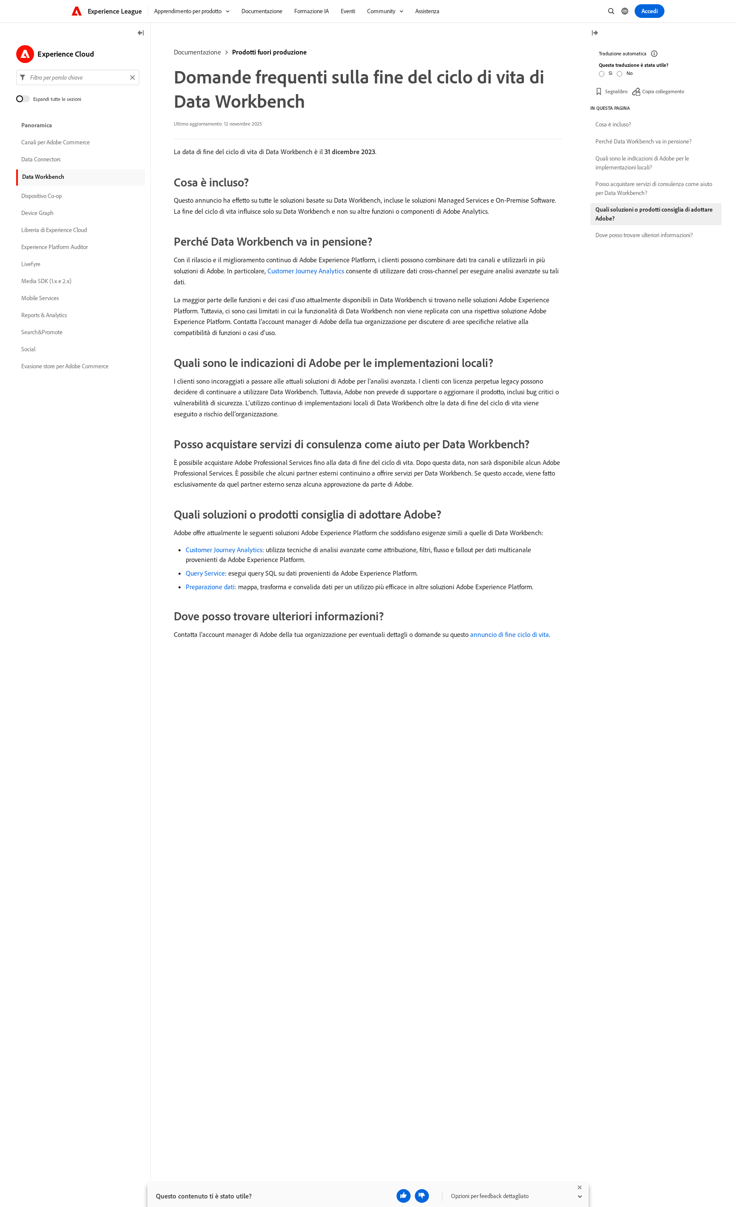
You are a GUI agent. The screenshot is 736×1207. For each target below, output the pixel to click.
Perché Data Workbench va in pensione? (643, 141)
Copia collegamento (663, 91)
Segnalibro (616, 91)
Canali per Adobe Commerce (55, 142)
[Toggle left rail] (141, 33)
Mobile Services (40, 298)
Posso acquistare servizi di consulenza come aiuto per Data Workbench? (653, 188)
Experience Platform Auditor (54, 247)
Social (28, 349)
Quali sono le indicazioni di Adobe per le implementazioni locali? (642, 163)
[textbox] (77, 77)
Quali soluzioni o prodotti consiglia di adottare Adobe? (654, 214)
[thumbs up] (404, 1196)
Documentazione (197, 52)
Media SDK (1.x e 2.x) (46, 281)
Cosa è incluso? (613, 124)
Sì (610, 73)
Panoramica (36, 125)
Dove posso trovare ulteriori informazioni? (644, 235)
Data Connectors (40, 159)
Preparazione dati (210, 586)
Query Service (205, 573)
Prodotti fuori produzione (269, 52)
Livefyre (30, 264)
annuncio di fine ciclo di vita (509, 634)
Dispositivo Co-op (41, 196)
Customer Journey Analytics (305, 271)
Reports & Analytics (44, 315)
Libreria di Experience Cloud (54, 230)
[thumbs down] (422, 1196)
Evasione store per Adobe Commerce (65, 366)
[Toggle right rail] (594, 33)
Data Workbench (43, 177)
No (629, 73)
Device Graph (37, 213)
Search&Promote (42, 332)
